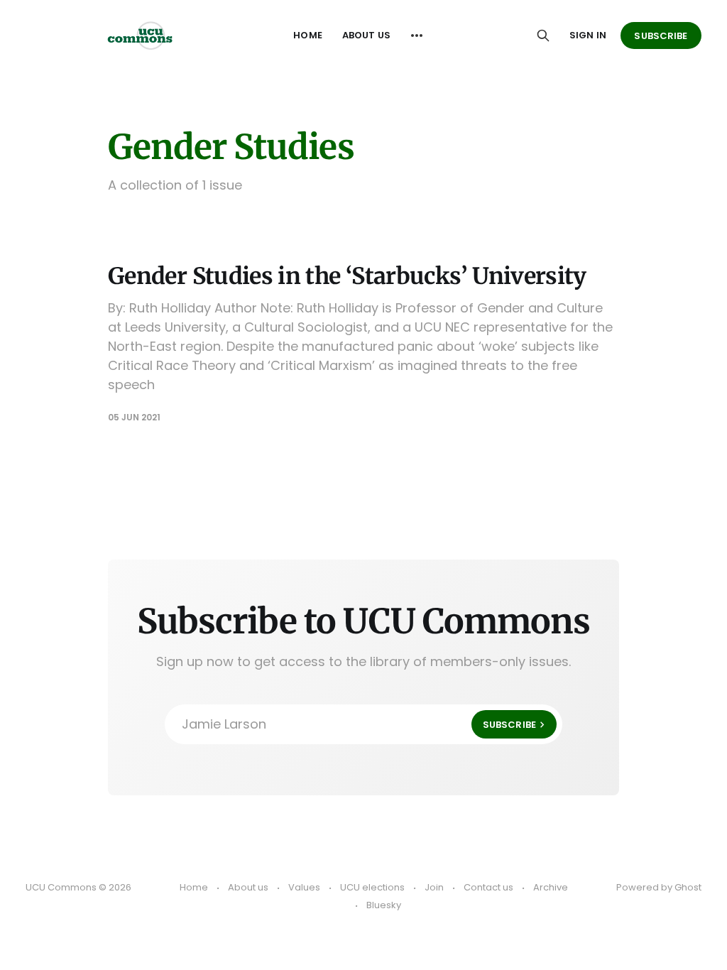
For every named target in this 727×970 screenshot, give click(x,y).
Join (434, 887)
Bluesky (383, 905)
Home (307, 35)
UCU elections (372, 887)
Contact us (488, 887)
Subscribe (660, 36)
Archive (550, 887)
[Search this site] (543, 35)
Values (304, 887)
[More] (416, 35)
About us (366, 35)
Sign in (587, 35)
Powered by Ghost (658, 887)
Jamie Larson (359, 724)
